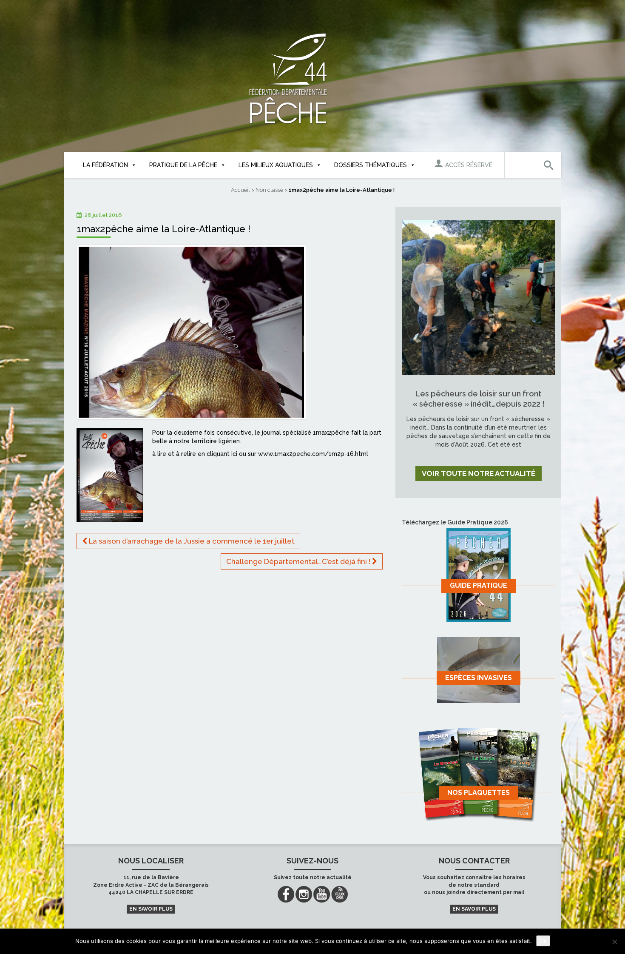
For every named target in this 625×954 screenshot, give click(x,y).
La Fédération (105, 165)
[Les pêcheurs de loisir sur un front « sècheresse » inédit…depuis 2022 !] (478, 297)
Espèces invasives (478, 678)
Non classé (269, 190)
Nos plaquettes (478, 793)
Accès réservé (467, 165)
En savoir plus (151, 909)
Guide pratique (478, 585)
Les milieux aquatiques (276, 165)
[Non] (614, 941)
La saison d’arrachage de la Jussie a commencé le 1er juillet (191, 541)
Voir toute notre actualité (478, 473)
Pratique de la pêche (183, 165)
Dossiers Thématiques (370, 165)
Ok (543, 940)
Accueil (240, 190)
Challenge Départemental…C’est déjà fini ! (299, 561)
